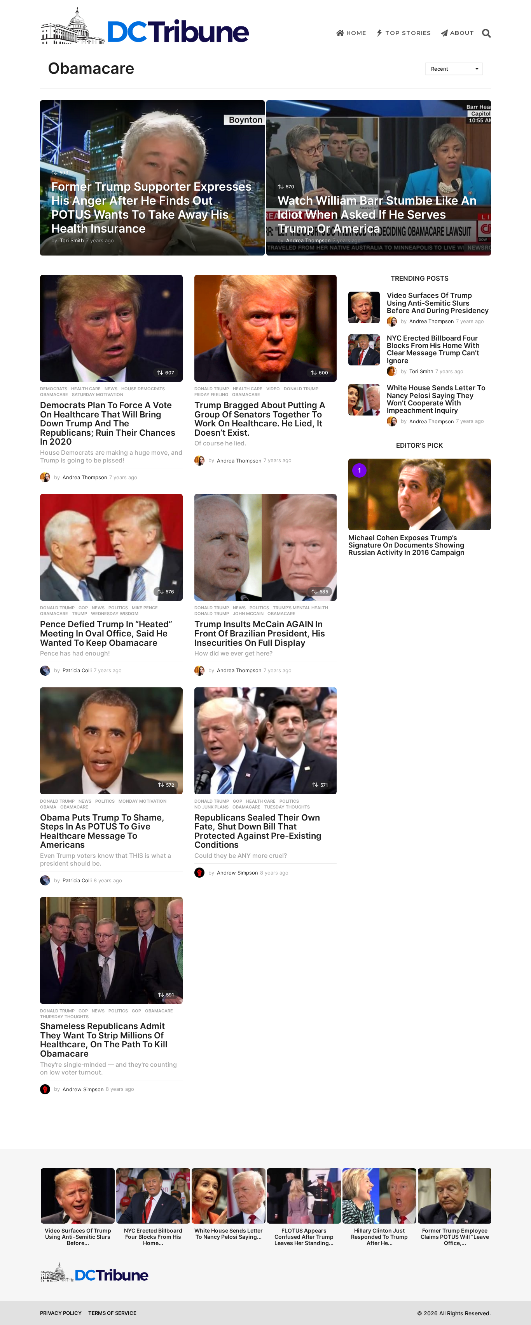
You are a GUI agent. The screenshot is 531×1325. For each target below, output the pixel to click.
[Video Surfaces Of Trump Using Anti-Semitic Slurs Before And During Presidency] (364, 307)
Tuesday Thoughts (287, 807)
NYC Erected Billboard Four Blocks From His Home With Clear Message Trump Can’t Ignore (433, 349)
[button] (486, 33)
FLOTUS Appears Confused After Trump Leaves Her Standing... (304, 1236)
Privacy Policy (61, 1313)
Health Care (86, 388)
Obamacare (54, 394)
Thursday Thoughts (64, 1016)
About (462, 33)
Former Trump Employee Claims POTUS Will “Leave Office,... (455, 1236)
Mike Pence (145, 607)
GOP (83, 607)
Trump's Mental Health (300, 607)
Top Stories (408, 33)
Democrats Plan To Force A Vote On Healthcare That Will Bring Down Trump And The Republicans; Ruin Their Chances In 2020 (107, 423)
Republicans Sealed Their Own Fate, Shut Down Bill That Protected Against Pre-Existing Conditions (257, 831)
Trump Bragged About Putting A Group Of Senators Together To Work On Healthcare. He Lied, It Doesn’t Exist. (259, 419)
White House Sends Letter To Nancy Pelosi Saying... (228, 1233)
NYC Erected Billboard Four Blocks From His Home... (153, 1236)
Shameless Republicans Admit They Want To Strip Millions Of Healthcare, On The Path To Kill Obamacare (104, 1040)
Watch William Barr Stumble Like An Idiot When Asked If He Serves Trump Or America (377, 214)
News (111, 388)
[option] (77, 1209)
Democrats (53, 388)
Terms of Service (112, 1313)
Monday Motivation (142, 801)
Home (356, 33)
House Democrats (143, 388)
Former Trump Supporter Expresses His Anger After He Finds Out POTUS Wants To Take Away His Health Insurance (151, 207)
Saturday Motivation (97, 394)
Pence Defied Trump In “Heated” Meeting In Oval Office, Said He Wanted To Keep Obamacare (106, 633)
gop (136, 1011)
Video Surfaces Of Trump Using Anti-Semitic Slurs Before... (78, 1236)
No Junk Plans (211, 807)
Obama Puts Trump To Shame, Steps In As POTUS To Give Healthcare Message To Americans (102, 831)
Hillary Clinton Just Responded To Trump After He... (379, 1236)
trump (79, 613)
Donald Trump (211, 388)
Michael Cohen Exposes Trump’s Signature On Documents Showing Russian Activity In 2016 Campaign (406, 545)
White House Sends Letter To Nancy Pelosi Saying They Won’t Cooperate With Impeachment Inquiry (436, 399)
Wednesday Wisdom (114, 613)
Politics (118, 607)
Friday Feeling (211, 394)
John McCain (248, 613)
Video (273, 388)
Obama (48, 807)
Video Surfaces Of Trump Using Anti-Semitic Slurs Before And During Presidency (438, 303)
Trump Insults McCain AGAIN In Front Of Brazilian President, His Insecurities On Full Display (259, 633)
